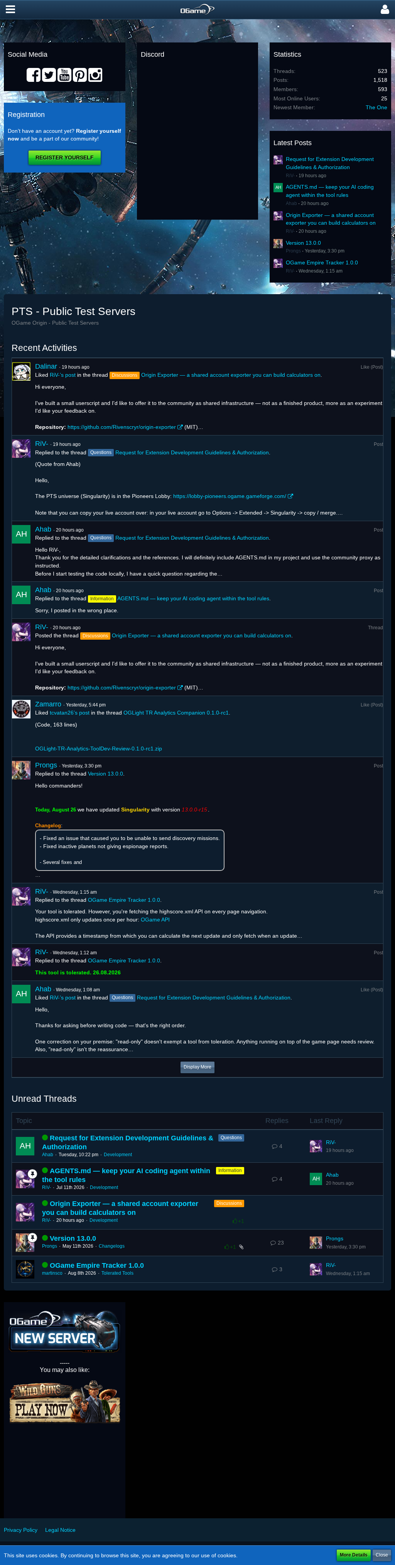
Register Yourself (64, 157)
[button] (10, 9)
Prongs (293, 251)
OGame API (155, 919)
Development (118, 1154)
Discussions (229, 1203)
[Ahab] (21, 551)
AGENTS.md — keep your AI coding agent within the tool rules (193, 598)
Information (230, 1170)
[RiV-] (21, 478)
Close (382, 1555)
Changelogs (112, 1246)
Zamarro (48, 704)
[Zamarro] (21, 726)
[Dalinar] (21, 396)
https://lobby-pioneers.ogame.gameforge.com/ (229, 496)
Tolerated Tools (117, 1273)
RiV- (290, 175)
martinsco (52, 1273)
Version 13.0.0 (303, 243)
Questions (231, 1137)
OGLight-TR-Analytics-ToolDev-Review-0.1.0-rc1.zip (98, 748)
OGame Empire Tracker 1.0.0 (322, 262)
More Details (354, 1555)
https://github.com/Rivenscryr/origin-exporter (122, 427)
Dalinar (46, 366)
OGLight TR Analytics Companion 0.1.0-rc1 (176, 713)
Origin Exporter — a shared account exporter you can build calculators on (231, 375)
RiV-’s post (63, 375)
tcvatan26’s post (69, 713)
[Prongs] (21, 820)
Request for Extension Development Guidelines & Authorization (192, 452)
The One (376, 107)
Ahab (291, 203)
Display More (197, 1067)
